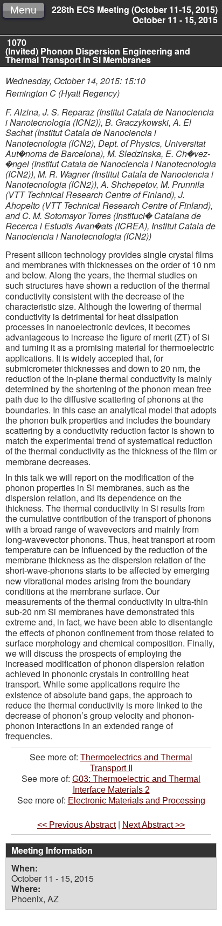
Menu (23, 10)
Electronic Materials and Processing (136, 800)
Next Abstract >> (153, 824)
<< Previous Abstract (76, 824)
